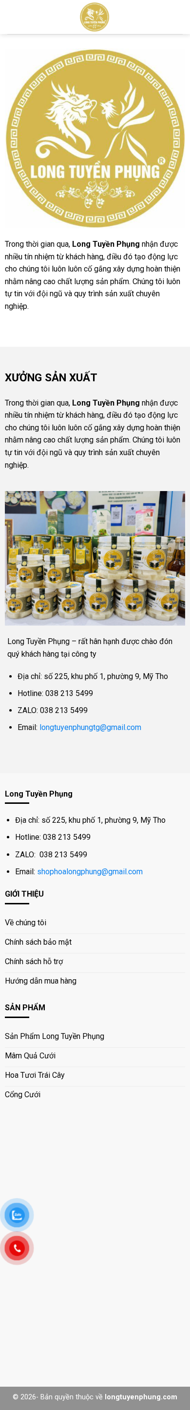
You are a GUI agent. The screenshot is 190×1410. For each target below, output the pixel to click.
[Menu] (13, 17)
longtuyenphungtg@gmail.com (90, 727)
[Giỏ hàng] (178, 17)
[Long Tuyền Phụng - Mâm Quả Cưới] (95, 17)
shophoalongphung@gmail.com (90, 871)
